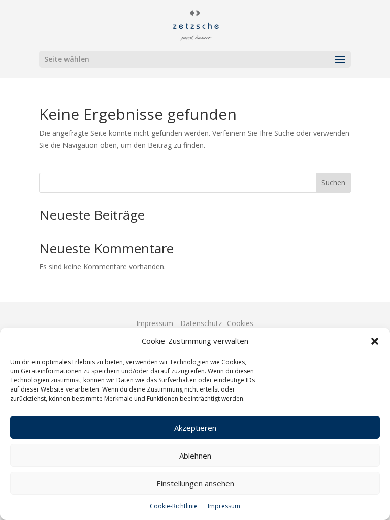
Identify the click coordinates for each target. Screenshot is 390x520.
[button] (375, 341)
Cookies (240, 323)
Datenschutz (201, 323)
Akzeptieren (195, 427)
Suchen (333, 182)
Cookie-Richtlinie (174, 506)
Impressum (224, 506)
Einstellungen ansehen (195, 483)
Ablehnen (195, 455)
